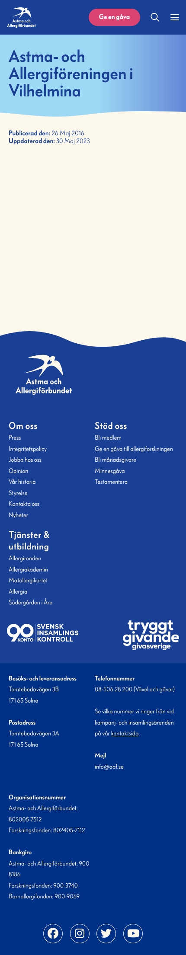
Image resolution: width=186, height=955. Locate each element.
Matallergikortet (28, 580)
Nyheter (18, 515)
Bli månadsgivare (115, 459)
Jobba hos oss (25, 459)
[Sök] (155, 17)
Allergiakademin (28, 569)
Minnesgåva (110, 470)
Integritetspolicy (28, 448)
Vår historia (22, 481)
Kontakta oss (24, 503)
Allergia (18, 591)
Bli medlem (108, 437)
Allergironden (25, 558)
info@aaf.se (109, 766)
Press (15, 437)
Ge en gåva (114, 17)
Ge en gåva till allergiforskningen (134, 448)
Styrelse (18, 493)
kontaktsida (125, 733)
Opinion (18, 470)
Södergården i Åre (30, 602)
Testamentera (111, 481)
